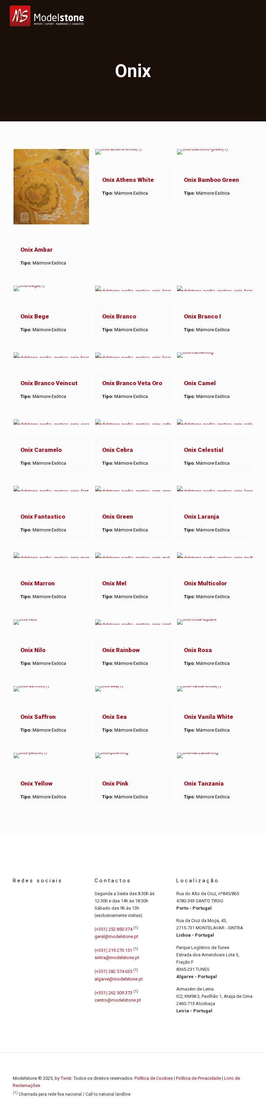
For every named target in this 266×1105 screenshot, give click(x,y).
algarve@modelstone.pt (119, 979)
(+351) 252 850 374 (113, 929)
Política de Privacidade (198, 1078)
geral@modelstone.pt (116, 936)
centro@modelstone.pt (118, 1000)
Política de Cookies (153, 1078)
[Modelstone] (47, 15)
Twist (66, 1078)
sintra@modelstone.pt (117, 957)
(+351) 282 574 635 (113, 971)
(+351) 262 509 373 (113, 992)
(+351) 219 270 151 (113, 950)
